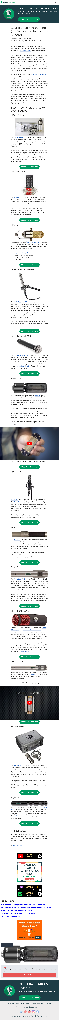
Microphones (17, 845)
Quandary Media (28, 1007)
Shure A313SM (24, 651)
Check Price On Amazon (29, 167)
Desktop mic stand (21, 253)
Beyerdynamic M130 (24, 366)
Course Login (48, 1003)
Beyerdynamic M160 (21, 355)
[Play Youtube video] (29, 443)
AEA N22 (17, 540)
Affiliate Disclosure (25, 1003)
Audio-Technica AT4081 (22, 302)
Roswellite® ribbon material (32, 630)
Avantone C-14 (19, 197)
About (9, 1003)
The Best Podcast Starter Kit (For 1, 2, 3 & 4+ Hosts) (19, 913)
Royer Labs (14, 500)
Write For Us (40, 1003)
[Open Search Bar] (50, 2)
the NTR (37, 396)
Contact (34, 1003)
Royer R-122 (35, 674)
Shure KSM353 (19, 765)
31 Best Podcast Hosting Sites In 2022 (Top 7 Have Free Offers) (23, 905)
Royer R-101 (18, 502)
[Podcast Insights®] (8, 2)
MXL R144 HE (18, 137)
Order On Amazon (29, 975)
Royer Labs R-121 (20, 579)
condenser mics (25, 51)
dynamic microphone (40, 74)
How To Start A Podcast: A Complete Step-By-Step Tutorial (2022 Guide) (26, 907)
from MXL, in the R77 (33, 242)
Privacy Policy (15, 1003)
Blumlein (19, 816)
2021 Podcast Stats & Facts (10, 916)
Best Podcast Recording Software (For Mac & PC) (18, 910)
